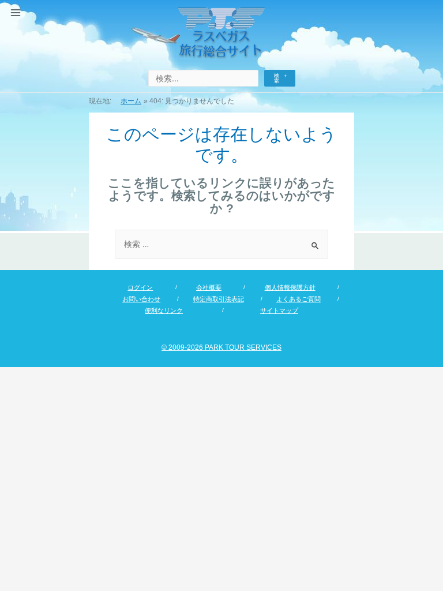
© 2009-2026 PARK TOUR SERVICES (221, 347)
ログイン (140, 287)
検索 (276, 78)
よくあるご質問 (298, 299)
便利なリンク (164, 310)
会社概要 (209, 287)
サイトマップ (279, 310)
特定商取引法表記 (218, 299)
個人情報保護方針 (290, 287)
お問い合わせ (141, 299)
